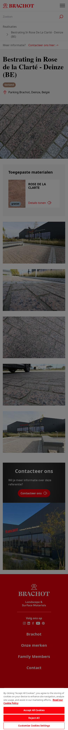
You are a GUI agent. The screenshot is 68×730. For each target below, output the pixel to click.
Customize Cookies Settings (34, 725)
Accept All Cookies (34, 710)
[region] (34, 709)
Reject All (33, 718)
